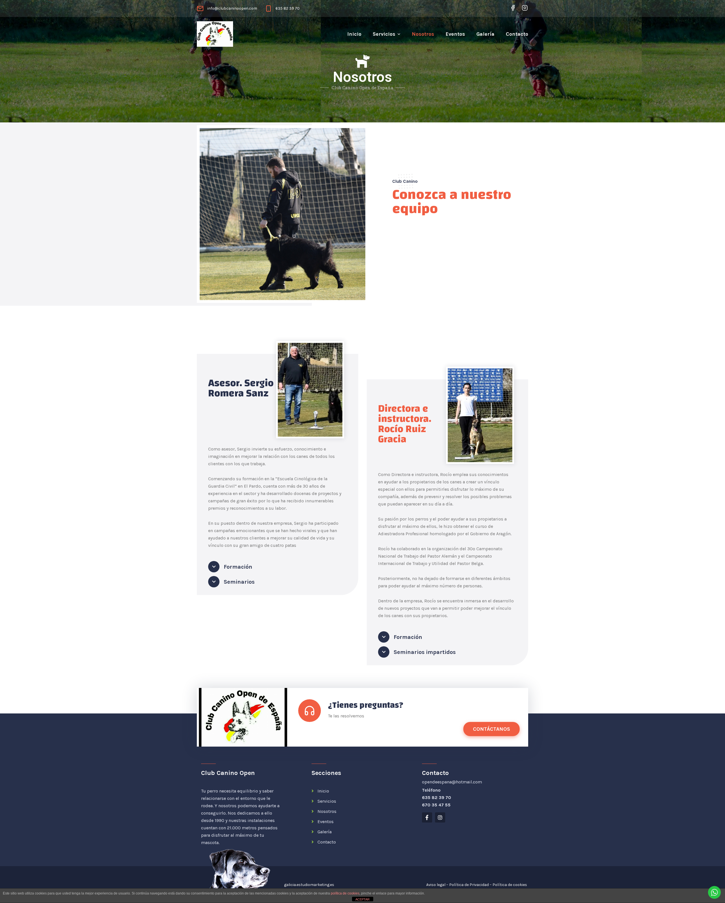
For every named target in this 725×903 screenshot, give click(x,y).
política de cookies (345, 893)
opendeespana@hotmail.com (452, 782)
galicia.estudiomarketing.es (309, 884)
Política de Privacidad (469, 884)
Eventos (455, 34)
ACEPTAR (362, 899)
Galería (485, 34)
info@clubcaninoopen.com (232, 8)
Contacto (517, 34)
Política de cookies (509, 884)
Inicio (354, 34)
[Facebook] (513, 7)
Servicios (384, 34)
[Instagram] (523, 7)
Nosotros (423, 34)
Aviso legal (435, 884)
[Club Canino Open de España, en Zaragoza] (209, 34)
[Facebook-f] (427, 817)
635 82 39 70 (288, 8)
